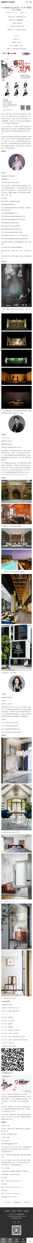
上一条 (7, 1202)
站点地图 (26, 1211)
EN (27, 2)
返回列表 (17, 1202)
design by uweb (22, 1216)
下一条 (26, 1202)
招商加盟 (7, 1211)
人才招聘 (13, 1211)
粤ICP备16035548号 (16, 1218)
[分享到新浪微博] (14, 1222)
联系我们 (19, 1211)
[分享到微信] (18, 1222)
